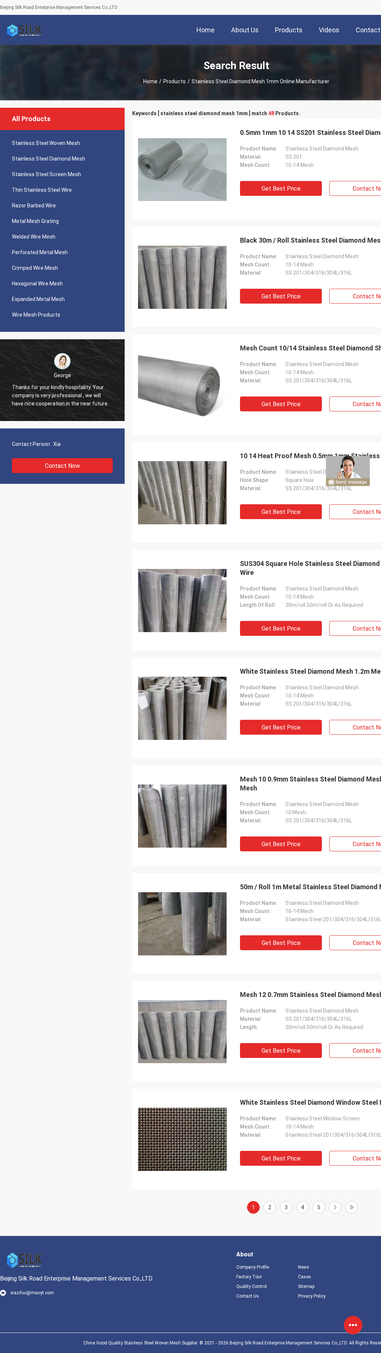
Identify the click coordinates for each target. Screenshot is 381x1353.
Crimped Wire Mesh (35, 268)
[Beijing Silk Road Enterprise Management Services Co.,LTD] (24, 30)
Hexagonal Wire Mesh (37, 284)
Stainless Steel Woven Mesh (46, 143)
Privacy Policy (312, 1296)
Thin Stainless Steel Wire (42, 190)
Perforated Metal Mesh (40, 252)
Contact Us (247, 1296)
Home (150, 81)
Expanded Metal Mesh (38, 299)
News (303, 1267)
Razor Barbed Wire (34, 205)
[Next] (335, 1207)
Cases (304, 1276)
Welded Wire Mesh (33, 237)
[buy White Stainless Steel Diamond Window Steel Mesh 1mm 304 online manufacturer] (182, 1139)
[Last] (351, 1207)
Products (174, 81)
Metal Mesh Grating (35, 221)
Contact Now (62, 465)
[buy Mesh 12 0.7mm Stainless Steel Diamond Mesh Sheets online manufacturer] (182, 1031)
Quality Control (251, 1286)
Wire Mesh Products (36, 315)
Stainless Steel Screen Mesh (46, 174)
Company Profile (252, 1267)
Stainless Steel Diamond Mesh (48, 159)
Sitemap (306, 1286)
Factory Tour (249, 1276)
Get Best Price (281, 188)
